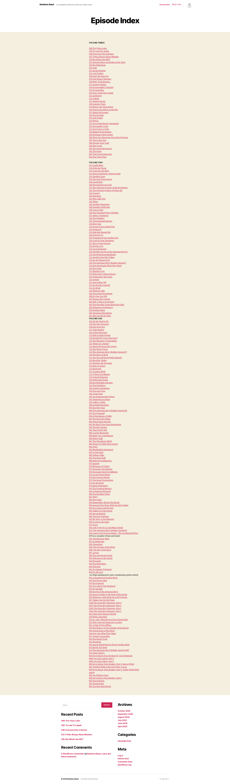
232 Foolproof (95, 229)
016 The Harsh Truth (98, 639)
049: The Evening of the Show (102, 547)
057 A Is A (93, 525)
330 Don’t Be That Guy (99, 76)
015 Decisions (95, 642)
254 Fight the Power (98, 168)
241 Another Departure (99, 204)
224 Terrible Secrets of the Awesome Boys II (108, 252)
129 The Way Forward (99, 324)
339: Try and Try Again (71, 725)
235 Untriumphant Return (100, 221)
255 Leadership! (96, 165)
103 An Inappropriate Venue (101, 397)
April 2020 (122, 726)
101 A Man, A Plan (97, 402)
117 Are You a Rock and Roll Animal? (105, 357)
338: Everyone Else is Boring (74, 730)
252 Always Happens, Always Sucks (104, 174)
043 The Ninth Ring (97, 564)
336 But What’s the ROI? (99, 59)
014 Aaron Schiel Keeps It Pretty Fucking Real (109, 645)
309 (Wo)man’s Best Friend (101, 135)
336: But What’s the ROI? (72, 739)
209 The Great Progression (100, 293)
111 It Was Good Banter (99, 374)
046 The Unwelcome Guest (100, 555)
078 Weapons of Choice (99, 466)
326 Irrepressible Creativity (101, 87)
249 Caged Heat (96, 182)
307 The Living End (97, 140)
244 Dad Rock (95, 196)
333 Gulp (93, 68)
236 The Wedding (96, 218)
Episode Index (165, 4)
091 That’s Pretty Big (98, 430)
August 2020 (124, 717)
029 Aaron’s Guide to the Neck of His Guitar (108, 594)
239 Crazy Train (96, 210)
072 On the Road (96, 483)
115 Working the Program (100, 363)
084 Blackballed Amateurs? (101, 449)
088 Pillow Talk (96, 438)
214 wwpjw (94, 280)
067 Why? (93, 497)
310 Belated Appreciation (100, 132)
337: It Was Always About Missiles (76, 734)
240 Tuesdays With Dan (99, 207)
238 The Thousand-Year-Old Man (103, 213)
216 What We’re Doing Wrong (102, 274)
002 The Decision (96, 683)
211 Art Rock (94, 288)
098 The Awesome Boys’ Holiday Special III (108, 410)
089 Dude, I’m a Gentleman (101, 436)
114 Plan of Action (97, 366)
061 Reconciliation (97, 514)
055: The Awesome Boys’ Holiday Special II (108, 530)
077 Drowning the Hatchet (100, 469)
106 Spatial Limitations (99, 388)
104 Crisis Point (96, 394)
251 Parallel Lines (97, 176)
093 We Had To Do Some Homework (105, 424)
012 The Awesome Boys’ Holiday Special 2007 (109, 650)
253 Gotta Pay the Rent (99, 171)
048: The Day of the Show (100, 550)
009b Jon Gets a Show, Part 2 (101, 658)
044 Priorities (95, 561)
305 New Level (95, 146)
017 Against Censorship (99, 636)
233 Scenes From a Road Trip (102, 227)
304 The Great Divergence (100, 148)
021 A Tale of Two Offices (100, 625)
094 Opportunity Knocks (100, 422)
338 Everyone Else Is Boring (101, 54)
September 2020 (125, 714)
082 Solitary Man (96, 455)
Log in (120, 755)
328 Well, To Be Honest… (100, 82)
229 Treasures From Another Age (103, 238)
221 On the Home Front (99, 260)
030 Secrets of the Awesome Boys (103, 592)
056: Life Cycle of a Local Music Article (106, 527)
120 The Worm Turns (98, 349)
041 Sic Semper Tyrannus (100, 569)
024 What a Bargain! (98, 617)
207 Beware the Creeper (99, 299)
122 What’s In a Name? (99, 344)
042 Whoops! (95, 566)
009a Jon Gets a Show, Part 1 (101, 661)
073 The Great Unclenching (101, 480)
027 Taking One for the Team (102, 600)
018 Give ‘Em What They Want (102, 633)
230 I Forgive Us (96, 235)
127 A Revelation (96, 330)
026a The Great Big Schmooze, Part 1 (105, 611)
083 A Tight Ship (96, 452)
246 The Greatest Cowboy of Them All (105, 190)
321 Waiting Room (97, 101)
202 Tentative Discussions (100, 313)
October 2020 (124, 711)
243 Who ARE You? (97, 199)
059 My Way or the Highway (101, 519)
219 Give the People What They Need (105, 266)
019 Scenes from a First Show (102, 631)
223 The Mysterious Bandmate (102, 254)
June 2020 (122, 723)
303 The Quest (95, 151)
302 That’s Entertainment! (100, 154)
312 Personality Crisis (98, 126)
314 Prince (93, 121)
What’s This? (176, 4)
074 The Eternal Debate (99, 477)
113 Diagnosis (95, 369)
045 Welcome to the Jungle (100, 558)
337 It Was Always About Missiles (104, 57)
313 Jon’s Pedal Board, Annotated (104, 123)
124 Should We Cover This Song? (103, 338)
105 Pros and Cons (97, 391)
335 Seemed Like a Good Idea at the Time (107, 62)
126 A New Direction (98, 332)
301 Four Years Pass (97, 157)
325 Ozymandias (96, 90)
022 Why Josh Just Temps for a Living (105, 622)
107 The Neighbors (97, 385)
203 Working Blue (97, 310)
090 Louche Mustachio (99, 433)
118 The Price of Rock (98, 355)
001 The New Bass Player (100, 686)
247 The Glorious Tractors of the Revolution (108, 188)
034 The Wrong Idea (98, 580)
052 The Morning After (99, 539)
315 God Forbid (96, 118)
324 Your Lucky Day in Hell (101, 93)
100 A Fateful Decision (99, 405)
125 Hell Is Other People (99, 335)
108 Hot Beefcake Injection (101, 383)
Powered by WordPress (89, 779)
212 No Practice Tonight (99, 285)
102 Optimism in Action (99, 399)
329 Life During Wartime (100, 79)
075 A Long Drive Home (99, 474)
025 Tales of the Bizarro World (102, 614)
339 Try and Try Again (99, 51)
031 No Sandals (96, 589)
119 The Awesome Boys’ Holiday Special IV (108, 352)
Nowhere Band (47, 4)
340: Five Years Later (70, 721)
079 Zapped (94, 463)
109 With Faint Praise (98, 380)
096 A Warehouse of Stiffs (100, 416)
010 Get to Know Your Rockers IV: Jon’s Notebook (110, 656)
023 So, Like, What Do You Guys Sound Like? (108, 619)
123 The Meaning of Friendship (103, 341)
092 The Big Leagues (98, 427)
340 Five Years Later (98, 48)
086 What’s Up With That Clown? (103, 444)
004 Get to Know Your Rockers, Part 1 (105, 678)
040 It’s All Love (96, 572)
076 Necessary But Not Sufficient (103, 472)
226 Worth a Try (96, 246)
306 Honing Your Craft (99, 143)
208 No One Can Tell (98, 296)
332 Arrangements (97, 71)
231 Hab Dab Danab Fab (100, 232)
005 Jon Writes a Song (98, 675)
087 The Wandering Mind (100, 441)
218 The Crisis (95, 268)
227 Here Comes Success (99, 243)
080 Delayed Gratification (100, 461)
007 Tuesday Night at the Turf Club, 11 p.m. (108, 667)
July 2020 (122, 720)
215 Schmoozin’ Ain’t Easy (100, 277)
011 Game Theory (97, 653)
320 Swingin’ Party (97, 104)
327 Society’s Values (97, 84)
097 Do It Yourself (97, 413)
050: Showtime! (96, 544)
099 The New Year (97, 408)
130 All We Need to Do (99, 321)
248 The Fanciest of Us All (100, 185)
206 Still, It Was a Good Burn (101, 302)
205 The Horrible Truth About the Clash (106, 305)
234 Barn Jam (95, 224)
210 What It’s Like (97, 291)
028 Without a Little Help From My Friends (108, 597)
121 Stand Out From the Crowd (102, 346)
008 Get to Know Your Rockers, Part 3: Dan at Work (111, 664)
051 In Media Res (96, 541)
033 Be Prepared (96, 583)
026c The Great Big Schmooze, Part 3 (105, 606)
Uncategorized (124, 741)
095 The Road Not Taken (100, 419)
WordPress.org (124, 765)
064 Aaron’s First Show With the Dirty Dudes (108, 505)
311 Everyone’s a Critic (99, 129)
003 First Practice (96, 681)
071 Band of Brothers (98, 486)
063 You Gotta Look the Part (101, 508)
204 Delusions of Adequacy (101, 307)
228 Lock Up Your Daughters (101, 240)
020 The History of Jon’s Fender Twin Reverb (109, 628)
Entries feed (123, 758)
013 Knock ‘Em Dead (98, 647)
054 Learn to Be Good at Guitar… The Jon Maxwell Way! (113, 533)
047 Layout (94, 553)
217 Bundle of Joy (97, 271)
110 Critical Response (98, 377)
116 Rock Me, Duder (98, 360)
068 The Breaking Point (99, 494)
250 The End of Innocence (100, 179)
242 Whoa (93, 201)
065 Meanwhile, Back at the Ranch (104, 502)
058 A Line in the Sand (99, 522)
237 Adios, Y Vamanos (98, 215)
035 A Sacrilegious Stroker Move (103, 578)
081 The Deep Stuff (97, 458)
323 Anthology (95, 96)
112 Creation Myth (97, 371)
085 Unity (93, 447)
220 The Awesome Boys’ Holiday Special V (107, 263)
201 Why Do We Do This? (100, 316)
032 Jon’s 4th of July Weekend (102, 586)
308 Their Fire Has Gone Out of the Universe (108, 137)
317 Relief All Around (98, 112)
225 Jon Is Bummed (97, 249)
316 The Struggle (96, 115)
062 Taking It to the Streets (100, 511)
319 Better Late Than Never (101, 107)
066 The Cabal (95, 500)
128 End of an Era (97, 327)
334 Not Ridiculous (97, 65)
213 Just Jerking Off (97, 282)
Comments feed (125, 762)
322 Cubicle (94, 98)
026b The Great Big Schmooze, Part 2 (105, 608)
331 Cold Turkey (96, 73)
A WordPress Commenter (72, 754)
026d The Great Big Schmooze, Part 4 (105, 603)
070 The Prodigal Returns (100, 488)
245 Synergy (94, 193)
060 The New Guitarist (99, 516)
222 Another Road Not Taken (102, 257)
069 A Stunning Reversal (100, 491)
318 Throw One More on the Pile (103, 110)
